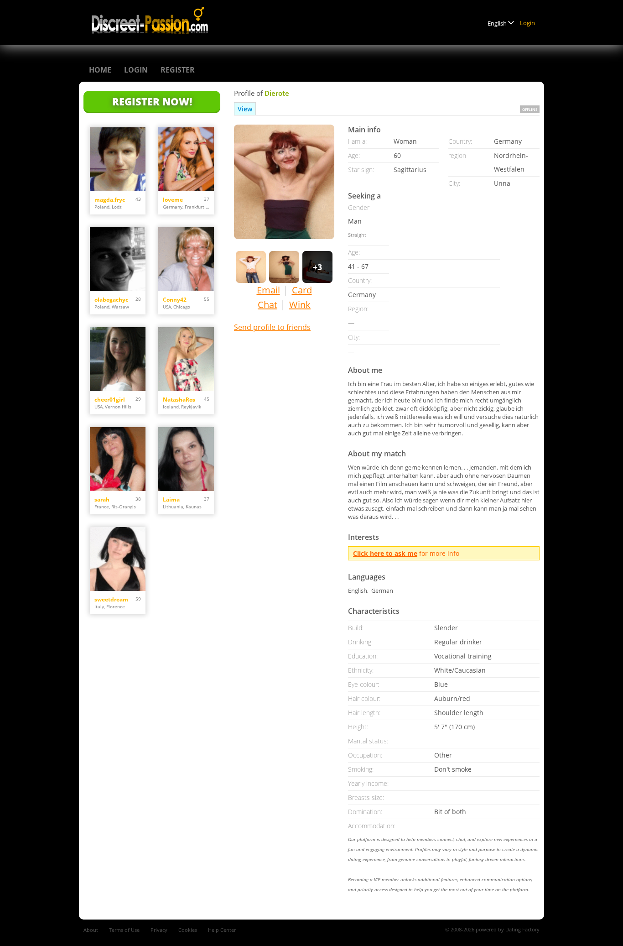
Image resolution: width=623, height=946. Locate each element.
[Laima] (186, 459)
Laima (171, 499)
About (90, 929)
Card (302, 290)
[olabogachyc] (117, 259)
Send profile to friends (272, 327)
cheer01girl (109, 399)
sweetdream (111, 599)
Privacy (159, 929)
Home (100, 70)
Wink (300, 304)
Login (527, 23)
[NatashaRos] (186, 359)
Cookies (187, 929)
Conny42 (175, 299)
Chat (267, 304)
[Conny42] (186, 259)
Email (268, 290)
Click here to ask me (385, 553)
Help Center (222, 929)
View (245, 109)
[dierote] (284, 182)
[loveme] (186, 159)
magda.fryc (109, 200)
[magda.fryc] (117, 159)
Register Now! (152, 101)
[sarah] (117, 459)
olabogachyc (111, 299)
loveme (173, 200)
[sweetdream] (117, 559)
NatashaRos (179, 399)
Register (178, 70)
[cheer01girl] (117, 359)
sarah (101, 499)
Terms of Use (124, 929)
